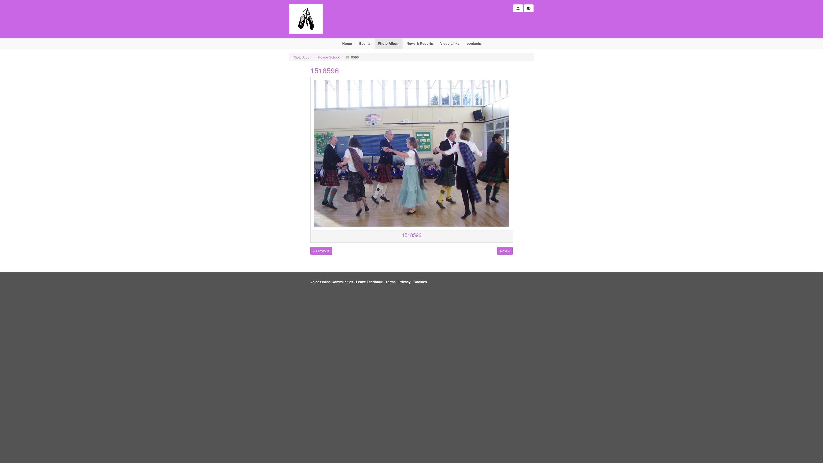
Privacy (404, 281)
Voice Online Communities (331, 281)
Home (347, 43)
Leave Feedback (369, 281)
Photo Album (388, 43)
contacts (474, 43)
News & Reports (420, 43)
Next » (505, 250)
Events (365, 43)
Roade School (329, 57)
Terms (391, 281)
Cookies (420, 281)
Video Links (450, 43)
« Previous (321, 250)
